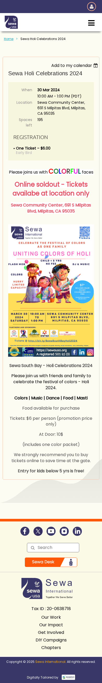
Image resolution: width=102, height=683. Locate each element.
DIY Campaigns (51, 640)
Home (8, 39)
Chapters (51, 648)
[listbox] (75, 65)
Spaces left (25, 122)
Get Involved (51, 632)
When (26, 90)
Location (24, 102)
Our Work (51, 617)
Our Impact (51, 625)
